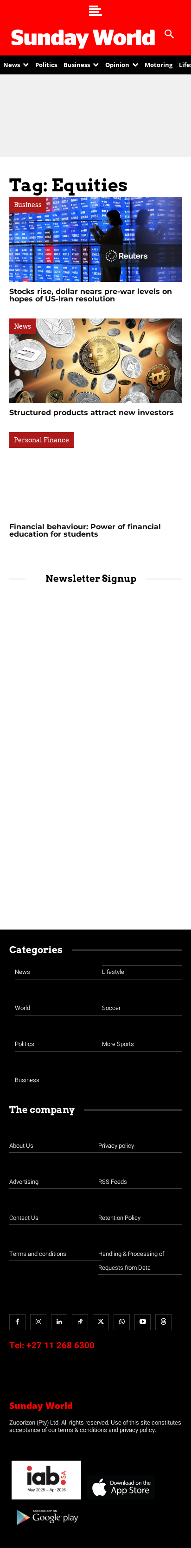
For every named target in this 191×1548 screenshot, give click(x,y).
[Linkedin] (59, 1322)
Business (28, 204)
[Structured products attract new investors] (95, 361)
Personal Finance (41, 440)
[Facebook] (17, 1322)
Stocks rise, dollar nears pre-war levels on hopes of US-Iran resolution (90, 295)
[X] (101, 1322)
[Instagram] (38, 1322)
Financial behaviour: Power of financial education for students (85, 530)
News (22, 326)
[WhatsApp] (122, 1322)
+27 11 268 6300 (60, 1345)
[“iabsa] (46, 1499)
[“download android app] (46, 1528)
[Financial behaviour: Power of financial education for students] (95, 474)
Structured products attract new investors (92, 412)
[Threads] (163, 1322)
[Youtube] (142, 1322)
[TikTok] (80, 1322)
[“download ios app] (120, 1499)
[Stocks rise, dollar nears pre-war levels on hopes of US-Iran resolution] (95, 239)
